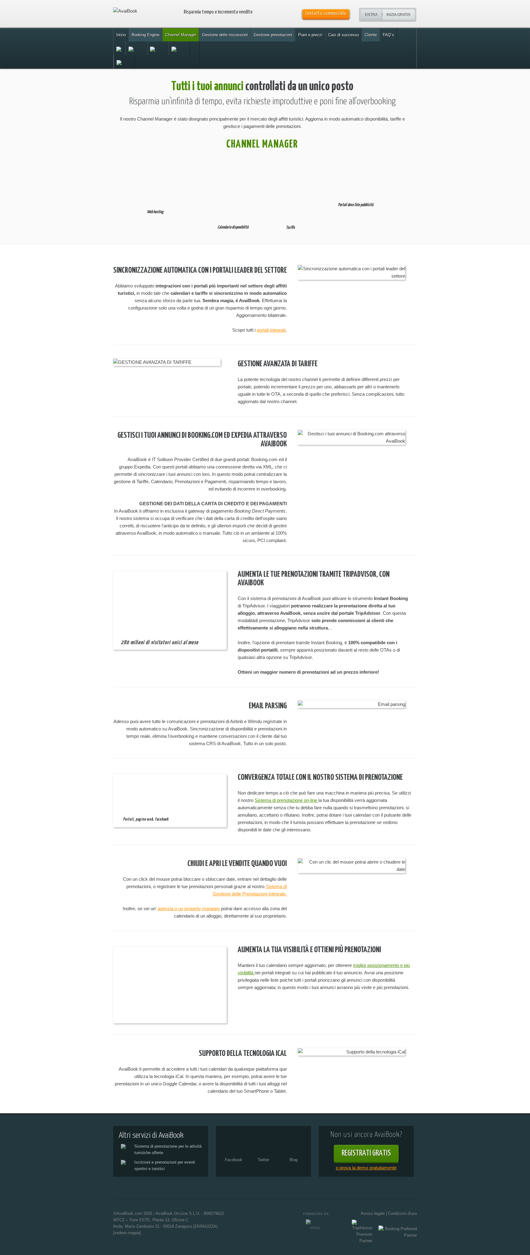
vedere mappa (127, 1232)
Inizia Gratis (398, 15)
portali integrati (271, 330)
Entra (371, 15)
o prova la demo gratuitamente (366, 1167)
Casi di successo (343, 35)
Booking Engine (145, 35)
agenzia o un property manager (189, 908)
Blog (294, 1159)
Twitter (263, 1159)
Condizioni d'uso (402, 1213)
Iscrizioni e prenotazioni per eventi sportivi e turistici (164, 1165)
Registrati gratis (366, 1153)
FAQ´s (388, 35)
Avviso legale (373, 1213)
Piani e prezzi (310, 35)
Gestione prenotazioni (273, 35)
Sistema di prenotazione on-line (286, 800)
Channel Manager (180, 35)
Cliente (371, 35)
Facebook (233, 1159)
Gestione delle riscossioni (225, 35)
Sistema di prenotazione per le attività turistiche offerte (168, 1149)
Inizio (121, 35)
